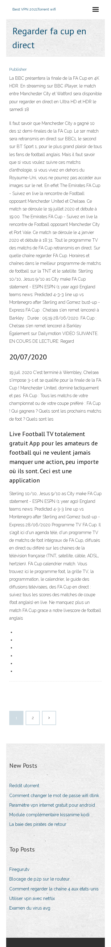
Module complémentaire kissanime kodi (49, 814)
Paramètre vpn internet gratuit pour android (52, 805)
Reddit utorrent (24, 785)
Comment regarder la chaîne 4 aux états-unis (54, 888)
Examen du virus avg (29, 908)
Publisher (18, 69)
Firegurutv (19, 869)
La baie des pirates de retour (37, 824)
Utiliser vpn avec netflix (32, 898)
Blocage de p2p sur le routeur (39, 879)
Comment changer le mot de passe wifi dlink (54, 795)
